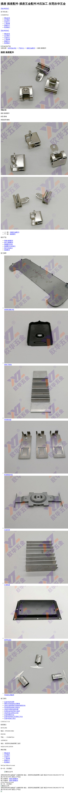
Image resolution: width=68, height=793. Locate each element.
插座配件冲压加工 (10, 246)
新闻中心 (7, 25)
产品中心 (7, 21)
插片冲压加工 (8, 248)
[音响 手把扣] (35, 337)
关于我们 (7, 20)
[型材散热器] (35, 392)
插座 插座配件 (13, 778)
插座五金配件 (31, 48)
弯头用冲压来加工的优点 (12, 707)
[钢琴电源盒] (35, 612)
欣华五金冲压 (12, 48)
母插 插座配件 (8, 240)
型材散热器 (7, 419)
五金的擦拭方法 (9, 714)
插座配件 (13, 234)
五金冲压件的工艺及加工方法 (13, 716)
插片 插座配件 (8, 242)
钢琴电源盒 (7, 640)
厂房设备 (7, 23)
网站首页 (7, 18)
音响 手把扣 (8, 364)
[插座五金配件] (14, 232)
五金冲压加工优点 (10, 718)
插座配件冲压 (8, 244)
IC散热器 (7, 585)
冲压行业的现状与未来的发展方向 (15, 705)
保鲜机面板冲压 (9, 309)
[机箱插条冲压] (35, 447)
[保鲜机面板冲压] (35, 282)
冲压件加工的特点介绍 (11, 713)
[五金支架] (35, 502)
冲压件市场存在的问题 (11, 709)
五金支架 (7, 530)
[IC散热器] (35, 557)
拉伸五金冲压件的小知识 (12, 711)
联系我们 (7, 27)
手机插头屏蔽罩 (9, 695)
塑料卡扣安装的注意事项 (12, 703)
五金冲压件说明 (9, 702)
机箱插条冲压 (8, 474)
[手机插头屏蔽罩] (35, 667)
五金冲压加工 (5, 8)
